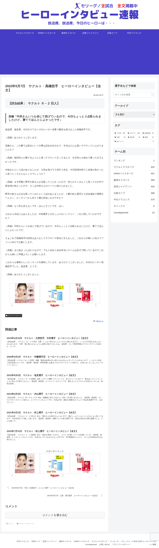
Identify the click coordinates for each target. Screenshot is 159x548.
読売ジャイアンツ (50, 541)
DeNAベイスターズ (81, 541)
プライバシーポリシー (121, 544)
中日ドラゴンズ (23, 541)
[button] (152, 94)
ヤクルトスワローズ (14, 315)
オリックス (125, 541)
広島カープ (35, 541)
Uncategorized (91, 544)
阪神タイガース (65, 541)
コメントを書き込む (55, 515)
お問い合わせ (104, 544)
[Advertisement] (79, 57)
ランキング (114, 541)
